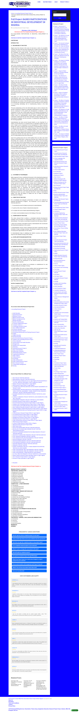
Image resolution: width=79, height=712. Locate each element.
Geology (56, 281)
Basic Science (57, 177)
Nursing (14, 365)
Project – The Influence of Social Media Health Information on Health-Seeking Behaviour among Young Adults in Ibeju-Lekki (61, 38)
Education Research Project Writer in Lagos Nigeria (25, 401)
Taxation (56, 399)
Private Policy (57, 368)
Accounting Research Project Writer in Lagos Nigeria (25, 414)
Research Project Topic (59, 385)
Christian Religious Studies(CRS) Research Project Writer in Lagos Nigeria (30, 408)
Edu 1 (55, 238)
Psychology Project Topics (60, 371)
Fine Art (56, 263)
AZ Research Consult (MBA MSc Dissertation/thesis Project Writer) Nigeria (26, 698)
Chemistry (56, 205)
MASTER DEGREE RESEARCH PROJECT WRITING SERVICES (27, 440)
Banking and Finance (59, 175)
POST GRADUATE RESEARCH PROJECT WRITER (24, 436)
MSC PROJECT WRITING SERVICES (21, 377)
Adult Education (16, 313)
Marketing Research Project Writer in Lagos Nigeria (25, 418)
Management (16, 343)
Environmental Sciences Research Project (22, 338)
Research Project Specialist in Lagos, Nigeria (23, 458)
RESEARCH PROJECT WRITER (20, 445)
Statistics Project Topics (59, 397)
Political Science (16, 357)
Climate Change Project (59, 209)
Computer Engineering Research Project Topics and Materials (60, 214)
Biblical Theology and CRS (19, 319)
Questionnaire (57, 383)
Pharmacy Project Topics (60, 355)
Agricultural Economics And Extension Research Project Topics (60, 163)
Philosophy (56, 357)
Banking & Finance (17, 316)
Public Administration (17, 360)
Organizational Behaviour (18, 354)
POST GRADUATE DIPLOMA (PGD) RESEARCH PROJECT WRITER (28, 437)
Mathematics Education (18, 351)
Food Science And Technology (61, 267)
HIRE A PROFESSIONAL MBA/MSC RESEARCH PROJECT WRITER (28, 451)
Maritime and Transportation (19, 345)
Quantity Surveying (58, 382)
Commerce (56, 211)
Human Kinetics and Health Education (21, 342)
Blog (55, 190)
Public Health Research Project (20, 361)
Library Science (57, 308)
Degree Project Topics (59, 223)
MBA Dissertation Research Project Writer (22, 424)
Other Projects (16, 355)
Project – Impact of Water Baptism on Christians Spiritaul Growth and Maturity (61, 72)
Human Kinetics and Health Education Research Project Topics (60, 293)
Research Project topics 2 (60, 387)
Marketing (15, 346)
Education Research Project (19, 330)
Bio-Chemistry (57, 185)
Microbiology (57, 341)
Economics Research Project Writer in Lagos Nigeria (25, 415)
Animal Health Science (59, 169)
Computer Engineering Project (20, 323)
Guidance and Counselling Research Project (23, 339)
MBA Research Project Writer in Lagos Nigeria (23, 385)
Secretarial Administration (60, 389)
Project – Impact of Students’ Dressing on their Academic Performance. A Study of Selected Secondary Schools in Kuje (61, 95)
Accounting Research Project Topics (20, 27)
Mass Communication (18, 349)
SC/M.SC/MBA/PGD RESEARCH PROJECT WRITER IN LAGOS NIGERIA (29, 453)
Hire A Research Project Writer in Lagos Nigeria (24, 456)
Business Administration (18, 322)
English (14, 333)
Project (56, 370)
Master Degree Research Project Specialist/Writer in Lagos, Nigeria (29, 455)
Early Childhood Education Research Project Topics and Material (60, 233)
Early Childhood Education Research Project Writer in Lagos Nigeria (28, 407)
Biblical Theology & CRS (18, 317)
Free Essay (56, 269)
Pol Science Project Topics (60, 363)
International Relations (59, 307)
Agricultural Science (17, 314)
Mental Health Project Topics (61, 339)
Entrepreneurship (17, 336)
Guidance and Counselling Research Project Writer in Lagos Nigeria (28, 404)
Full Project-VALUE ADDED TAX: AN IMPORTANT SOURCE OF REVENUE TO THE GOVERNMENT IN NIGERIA (29, 683)
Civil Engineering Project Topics (61, 207)
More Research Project (18, 362)
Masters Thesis (47, 1)
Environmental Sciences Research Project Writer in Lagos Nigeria (28, 402)
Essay (56, 1)
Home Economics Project (60, 288)
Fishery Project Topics (59, 265)
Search (54, 12)
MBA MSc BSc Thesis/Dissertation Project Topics (60, 331)
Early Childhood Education (19, 327)
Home (39, 1)
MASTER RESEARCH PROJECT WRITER (22, 439)
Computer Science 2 (17, 324)
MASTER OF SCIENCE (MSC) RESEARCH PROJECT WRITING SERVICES (29, 434)
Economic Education (17, 329)
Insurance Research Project (60, 305)
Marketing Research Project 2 (20, 348)
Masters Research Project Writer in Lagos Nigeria (24, 383)
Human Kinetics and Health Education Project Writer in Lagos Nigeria (29, 405)
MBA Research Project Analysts (20, 421)
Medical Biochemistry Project (19, 352)
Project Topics (64, 1)
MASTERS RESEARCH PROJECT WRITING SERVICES (25, 443)
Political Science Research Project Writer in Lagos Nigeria (26, 413)
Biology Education (17, 320)
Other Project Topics (59, 353)
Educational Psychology (59, 246)
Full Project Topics (58, 276)
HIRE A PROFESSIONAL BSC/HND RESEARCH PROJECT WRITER (28, 449)
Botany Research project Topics (61, 192)
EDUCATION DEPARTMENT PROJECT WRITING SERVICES (26, 427)
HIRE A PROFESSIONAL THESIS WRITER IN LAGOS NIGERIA (27, 452)
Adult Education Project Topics (61, 156)
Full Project (56, 274)
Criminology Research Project (20, 326)
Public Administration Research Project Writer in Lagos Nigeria (27, 420)
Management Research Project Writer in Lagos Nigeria (25, 417)
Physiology (56, 359)
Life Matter (56, 310)
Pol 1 (55, 361)
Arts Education (57, 171)
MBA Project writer (17, 426)
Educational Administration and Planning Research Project (26, 332)
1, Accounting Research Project (18, 309)
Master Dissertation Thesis (60, 326)
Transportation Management (19, 364)
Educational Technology (59, 248)
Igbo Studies (57, 300)
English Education (17, 335)
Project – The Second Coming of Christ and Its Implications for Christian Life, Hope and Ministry (61, 45)
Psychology (15, 358)
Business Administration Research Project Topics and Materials (60, 196)
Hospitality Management (60, 290)
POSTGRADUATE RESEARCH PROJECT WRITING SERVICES (27, 442)
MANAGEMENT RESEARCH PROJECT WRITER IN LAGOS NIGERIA (28, 399)
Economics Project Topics (60, 236)
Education (15, 462)
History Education (17, 341)
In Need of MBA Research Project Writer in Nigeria (24, 423)
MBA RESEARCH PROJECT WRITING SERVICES (24, 379)
